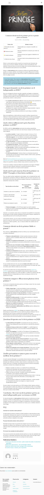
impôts (7, 334)
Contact (14, 486)
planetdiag (26, 39)
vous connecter (8, 470)
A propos (14, 482)
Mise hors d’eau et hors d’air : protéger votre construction (19, 446)
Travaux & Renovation (26, 488)
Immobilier (24, 484)
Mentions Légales (15, 488)
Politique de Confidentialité (15, 491)
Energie (24, 482)
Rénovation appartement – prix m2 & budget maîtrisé (18, 444)
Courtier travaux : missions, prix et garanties (16, 447)
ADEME (16, 310)
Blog (13, 484)
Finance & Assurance (26, 486)
